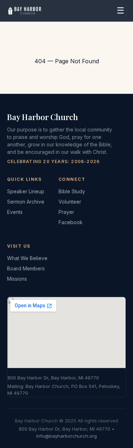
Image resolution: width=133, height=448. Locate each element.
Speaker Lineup (25, 191)
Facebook (71, 222)
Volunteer (70, 202)
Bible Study (72, 191)
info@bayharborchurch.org (66, 436)
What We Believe (27, 258)
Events (15, 212)
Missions (17, 279)
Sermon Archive (25, 202)
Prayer (66, 212)
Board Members (26, 268)
